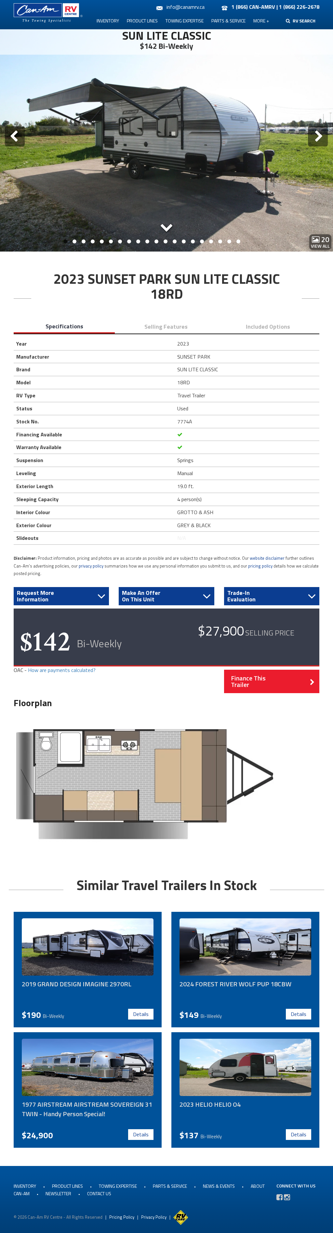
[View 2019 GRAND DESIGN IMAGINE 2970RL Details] (87, 947)
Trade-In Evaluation (241, 596)
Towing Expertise (185, 20)
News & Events (219, 1186)
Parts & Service (228, 20)
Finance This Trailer (248, 681)
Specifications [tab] (64, 326)
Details (141, 1014)
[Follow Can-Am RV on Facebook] (279, 1197)
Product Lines (142, 20)
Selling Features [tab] (166, 326)
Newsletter (58, 1193)
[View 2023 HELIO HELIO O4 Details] (245, 1067)
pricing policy (260, 566)
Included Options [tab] (268, 326)
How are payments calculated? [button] (62, 670)
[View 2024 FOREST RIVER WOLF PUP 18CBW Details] (245, 947)
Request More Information (35, 596)
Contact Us (99, 1193)
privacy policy (91, 566)
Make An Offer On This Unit (141, 596)
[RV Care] (180, 1217)
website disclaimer (267, 558)
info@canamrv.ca (185, 7)
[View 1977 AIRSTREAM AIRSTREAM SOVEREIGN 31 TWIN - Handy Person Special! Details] (87, 1067)
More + (261, 20)
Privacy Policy (153, 1217)
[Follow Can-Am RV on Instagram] (287, 1197)
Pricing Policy (121, 1217)
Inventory (108, 20)
